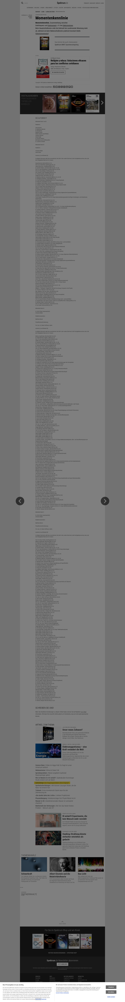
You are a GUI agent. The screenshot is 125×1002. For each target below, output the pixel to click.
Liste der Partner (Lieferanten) (62, 993)
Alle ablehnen (111, 992)
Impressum (43, 999)
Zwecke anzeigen (111, 996)
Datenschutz (38, 999)
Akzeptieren (111, 987)
